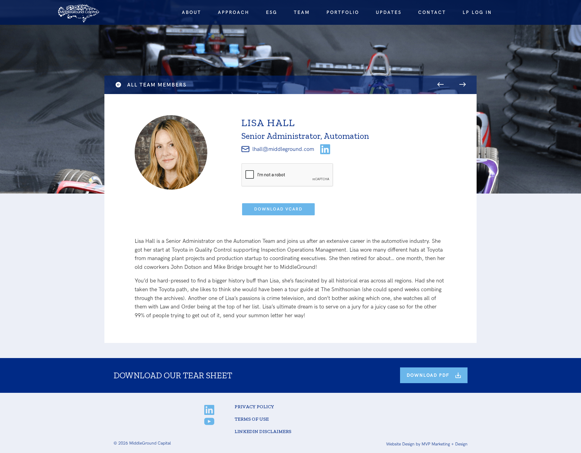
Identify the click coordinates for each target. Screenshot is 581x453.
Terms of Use (252, 419)
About (191, 12)
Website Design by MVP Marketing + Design (427, 444)
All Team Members (156, 85)
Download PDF (428, 375)
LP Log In (477, 12)
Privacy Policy (254, 406)
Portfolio (343, 12)
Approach (233, 12)
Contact (432, 12)
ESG (271, 12)
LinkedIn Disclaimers (263, 431)
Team (302, 12)
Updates (389, 12)
